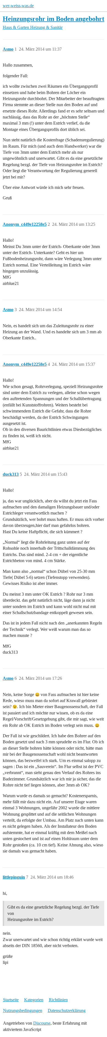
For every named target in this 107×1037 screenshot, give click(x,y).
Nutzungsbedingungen (22, 1010)
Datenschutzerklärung (67, 1010)
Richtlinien (58, 999)
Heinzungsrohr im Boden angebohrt (53, 18)
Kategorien (33, 999)
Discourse (41, 1023)
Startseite (11, 999)
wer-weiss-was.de (18, 5)
